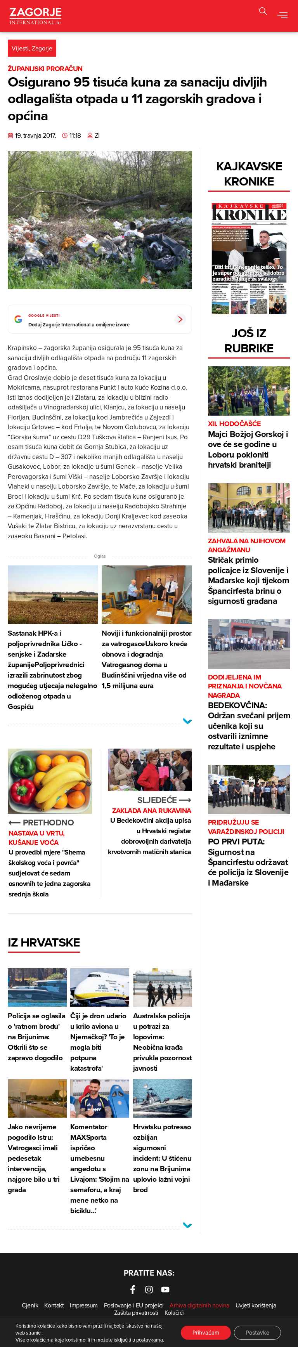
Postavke (257, 1332)
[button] (263, 12)
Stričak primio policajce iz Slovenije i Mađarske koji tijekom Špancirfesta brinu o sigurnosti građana (248, 572)
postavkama (149, 1339)
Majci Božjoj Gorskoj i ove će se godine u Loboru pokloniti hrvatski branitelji (248, 445)
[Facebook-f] (132, 1289)
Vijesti (20, 48)
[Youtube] (165, 1289)
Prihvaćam (205, 1332)
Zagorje (42, 48)
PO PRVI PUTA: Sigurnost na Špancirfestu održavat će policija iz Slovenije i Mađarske (248, 853)
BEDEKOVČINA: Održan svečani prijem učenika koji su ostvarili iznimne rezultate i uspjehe (249, 712)
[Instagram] (149, 1289)
